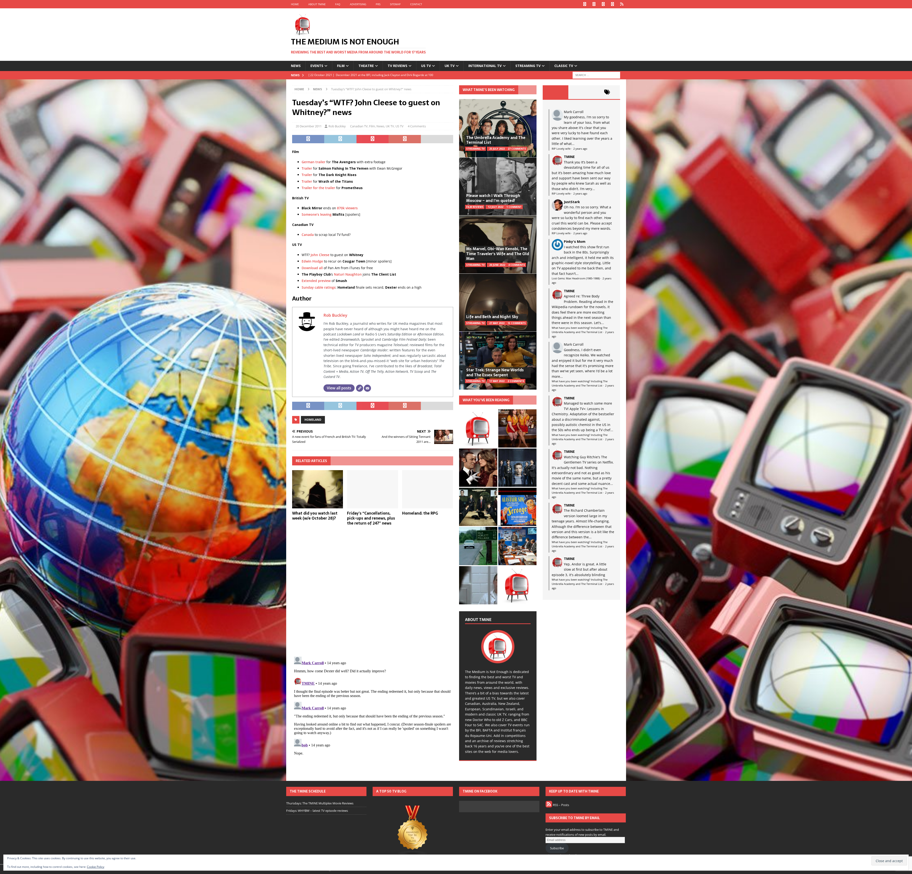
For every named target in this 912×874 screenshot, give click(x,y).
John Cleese (320, 255)
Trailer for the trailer (318, 188)
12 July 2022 (495, 207)
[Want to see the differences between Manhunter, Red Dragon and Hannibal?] (478, 585)
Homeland (312, 420)
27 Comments (517, 148)
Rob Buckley (337, 126)
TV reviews (397, 65)
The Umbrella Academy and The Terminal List (495, 140)
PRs (378, 4)
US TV (426, 65)
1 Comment (514, 207)
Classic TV (563, 65)
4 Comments (417, 126)
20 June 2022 (497, 265)
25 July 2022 (497, 148)
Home (295, 4)
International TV (485, 65)
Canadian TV (359, 126)
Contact (416, 4)
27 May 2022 (496, 323)
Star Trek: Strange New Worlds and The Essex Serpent (495, 372)
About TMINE (317, 4)
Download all (312, 268)
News (296, 65)
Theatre (366, 65)
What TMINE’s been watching (489, 89)
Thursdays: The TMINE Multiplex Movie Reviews (319, 803)
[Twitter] (594, 4)
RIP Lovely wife (561, 148)
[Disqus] (372, 591)
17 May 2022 (496, 381)
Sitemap (395, 4)
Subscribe (557, 848)
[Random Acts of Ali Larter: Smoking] (478, 428)
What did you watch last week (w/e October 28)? (314, 515)
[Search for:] (596, 74)
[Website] (359, 388)
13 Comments (517, 323)
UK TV (450, 65)
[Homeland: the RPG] (427, 489)
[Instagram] (603, 4)
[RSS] (622, 4)
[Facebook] (585, 4)
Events (316, 65)
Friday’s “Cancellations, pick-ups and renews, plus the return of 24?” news (371, 518)
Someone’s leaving (317, 214)
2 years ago (580, 148)
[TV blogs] (413, 831)
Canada (308, 234)
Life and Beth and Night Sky (492, 317)
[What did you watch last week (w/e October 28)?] (317, 489)
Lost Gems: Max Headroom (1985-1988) (576, 278)
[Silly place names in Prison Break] (478, 546)
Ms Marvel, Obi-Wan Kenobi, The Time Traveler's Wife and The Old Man (497, 254)
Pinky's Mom (574, 241)
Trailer (307, 168)
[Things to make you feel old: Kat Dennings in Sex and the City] (517, 428)
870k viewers (347, 208)
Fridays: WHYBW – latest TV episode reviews (317, 810)
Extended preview (316, 280)
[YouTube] (612, 4)
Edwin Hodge (312, 261)
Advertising (358, 4)
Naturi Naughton (348, 274)
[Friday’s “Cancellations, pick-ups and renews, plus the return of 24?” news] (372, 489)
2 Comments (516, 381)
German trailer (313, 162)
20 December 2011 (309, 126)
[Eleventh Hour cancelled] (517, 585)
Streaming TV (528, 65)
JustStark (572, 202)
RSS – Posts (560, 805)
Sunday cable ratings (319, 287)
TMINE (569, 156)
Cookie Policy (95, 867)
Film (341, 65)
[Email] (367, 388)
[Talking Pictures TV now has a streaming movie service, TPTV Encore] (517, 507)
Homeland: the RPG (420, 513)
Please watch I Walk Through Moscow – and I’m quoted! (493, 198)
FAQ (337, 4)
